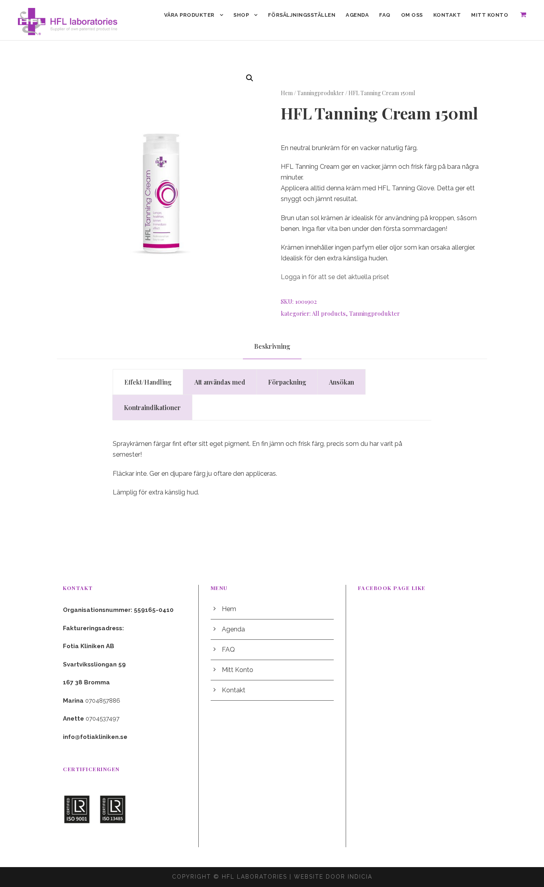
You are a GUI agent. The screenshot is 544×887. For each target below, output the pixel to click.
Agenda (357, 15)
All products (329, 313)
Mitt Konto (489, 15)
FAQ (385, 15)
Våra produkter (189, 15)
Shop (241, 15)
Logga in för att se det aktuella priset (335, 277)
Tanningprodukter (320, 93)
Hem (287, 93)
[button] (250, 78)
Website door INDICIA (333, 876)
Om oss (412, 15)
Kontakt (447, 15)
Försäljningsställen (302, 15)
